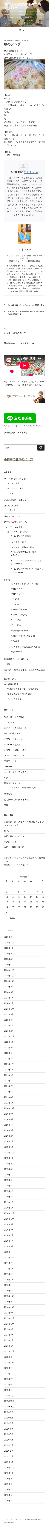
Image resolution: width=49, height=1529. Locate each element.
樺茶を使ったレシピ (20, 630)
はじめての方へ (11, 505)
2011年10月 (9, 1406)
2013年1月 (9, 1346)
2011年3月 (8, 1445)
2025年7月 (9, 964)
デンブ (14, 311)
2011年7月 (8, 1423)
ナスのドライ (10, 842)
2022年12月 (9, 1036)
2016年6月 (9, 1290)
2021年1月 (9, 1103)
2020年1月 (9, 1141)
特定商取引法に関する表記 (16, 799)
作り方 (32, 311)
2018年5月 (9, 1246)
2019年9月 (9, 1163)
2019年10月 (9, 1158)
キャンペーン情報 (15, 488)
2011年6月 (8, 1429)
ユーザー (8, 766)
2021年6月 (9, 1092)
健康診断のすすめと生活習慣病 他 (23, 688)
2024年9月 (9, 987)
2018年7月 (9, 1235)
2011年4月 (8, 1440)
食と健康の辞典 (11, 684)
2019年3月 (9, 1196)
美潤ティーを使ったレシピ (23, 636)
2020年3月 (9, 1130)
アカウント (9, 722)
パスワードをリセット (14, 739)
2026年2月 (9, 937)
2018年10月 (9, 1219)
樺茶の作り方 (17, 651)
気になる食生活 (14, 699)
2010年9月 (9, 1478)
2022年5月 (9, 1058)
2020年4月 (9, 1125)
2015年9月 (9, 1301)
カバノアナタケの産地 (21, 536)
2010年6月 (9, 1495)
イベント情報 (13, 483)
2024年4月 (9, 998)
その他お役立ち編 (19, 609)
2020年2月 (9, 1136)
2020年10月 (9, 1108)
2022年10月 (9, 1042)
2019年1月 (9, 1208)
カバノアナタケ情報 (13, 527)
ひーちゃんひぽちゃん (15, 522)
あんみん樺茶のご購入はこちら (24, 291)
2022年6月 (9, 1053)
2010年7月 (9, 1489)
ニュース (11, 493)
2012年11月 (9, 1357)
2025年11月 (9, 942)
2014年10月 (9, 1307)
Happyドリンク (18, 594)
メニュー (26, 30)
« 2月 (12, 917)
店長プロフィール (12, 783)
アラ (9, 311)
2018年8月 (9, 1230)
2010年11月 (9, 1467)
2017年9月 (9, 1274)
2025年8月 (9, 959)
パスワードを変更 (12, 744)
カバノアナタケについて (18, 532)
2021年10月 (9, 1069)
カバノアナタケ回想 (16, 542)
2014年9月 (9, 1313)
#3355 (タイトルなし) (14, 717)
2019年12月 (9, 1147)
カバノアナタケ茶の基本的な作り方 (23, 647)
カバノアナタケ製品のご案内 (20, 547)
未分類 (7, 664)
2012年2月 (9, 1390)
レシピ (31, 305)
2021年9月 (9, 1075)
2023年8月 (9, 1020)
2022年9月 (9, 1047)
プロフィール (10, 761)
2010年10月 (9, 1473)
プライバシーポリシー (14, 755)
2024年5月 (9, 992)
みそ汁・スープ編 (19, 614)
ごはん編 (15, 604)
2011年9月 (8, 1412)
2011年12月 (9, 1395)
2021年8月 (9, 1080)
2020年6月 (9, 1119)
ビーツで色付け (23, 311)
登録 (6, 805)
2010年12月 (9, 1462)
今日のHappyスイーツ (14, 836)
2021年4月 (9, 1097)
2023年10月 (9, 1009)
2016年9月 (9, 1285)
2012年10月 (9, 1362)
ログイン (8, 777)
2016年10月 (9, 1279)
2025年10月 (9, 948)
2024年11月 (9, 975)
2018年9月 (9, 1224)
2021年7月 (9, 1086)
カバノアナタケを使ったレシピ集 (22, 584)
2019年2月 (9, 1202)
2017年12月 (9, 1257)
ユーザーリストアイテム (15, 772)
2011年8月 (8, 1418)
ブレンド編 (16, 625)
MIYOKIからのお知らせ (15, 478)
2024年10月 (9, 981)
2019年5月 (9, 1185)
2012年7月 (9, 1379)
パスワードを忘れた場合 (15, 750)
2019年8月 (9, 1169)
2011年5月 (8, 1434)
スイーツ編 (16, 620)
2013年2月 (9, 1340)
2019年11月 (9, 1152)
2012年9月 (9, 1368)
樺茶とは (11, 510)
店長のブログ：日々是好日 (16, 864)
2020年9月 (9, 1114)
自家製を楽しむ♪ (11, 679)
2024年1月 (9, 1003)
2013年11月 (9, 1318)
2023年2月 (9, 1031)
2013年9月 (9, 1329)
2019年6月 (9, 1180)
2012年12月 (9, 1351)
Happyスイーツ (18, 588)
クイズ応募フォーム (13, 733)
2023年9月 (9, 1014)
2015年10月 (9, 1296)
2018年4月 (9, 1252)
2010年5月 (9, 1500)
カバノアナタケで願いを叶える (21, 787)
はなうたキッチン (21, 305)
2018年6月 (9, 1241)
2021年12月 (9, 1064)
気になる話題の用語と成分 (19, 694)
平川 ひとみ (24, 40)
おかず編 (11, 305)
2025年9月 (9, 953)
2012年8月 (9, 1373)
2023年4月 (9, 1025)
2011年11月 (9, 1401)
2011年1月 (8, 1456)
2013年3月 (9, 1335)
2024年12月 (9, 970)
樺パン (7, 831)
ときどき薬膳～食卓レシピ (16, 500)
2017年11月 (9, 1263)
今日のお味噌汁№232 (14, 847)
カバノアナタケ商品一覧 (15, 728)
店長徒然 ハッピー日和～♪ (16, 659)
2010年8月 (9, 1484)
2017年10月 (9, 1268)
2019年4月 (9, 1191)
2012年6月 (9, 1384)
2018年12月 (9, 1213)
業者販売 (8, 794)
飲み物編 (15, 641)
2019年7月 (9, 1174)
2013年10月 (9, 1324)
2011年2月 (8, 1451)
